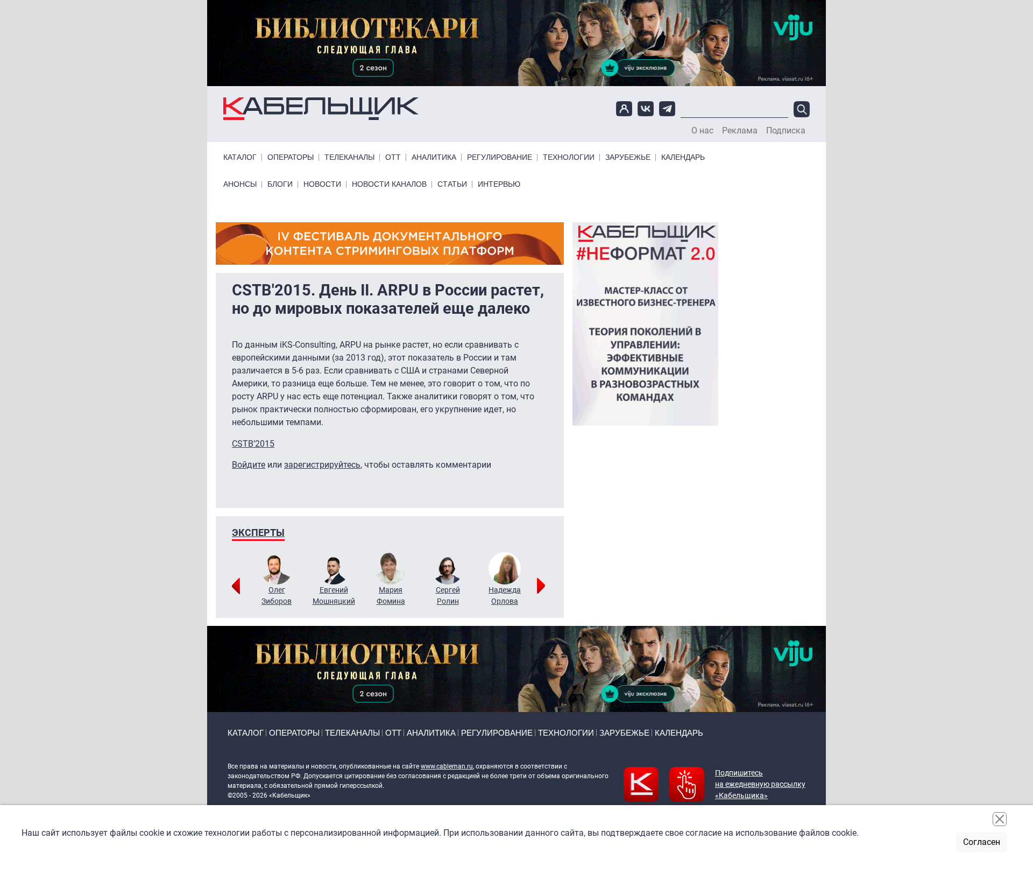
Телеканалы (349, 157)
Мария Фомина (391, 595)
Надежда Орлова (505, 595)
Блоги (280, 184)
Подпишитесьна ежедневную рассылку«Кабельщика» (760, 784)
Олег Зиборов (276, 595)
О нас (702, 131)
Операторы (290, 157)
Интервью (499, 184)
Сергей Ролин (448, 595)
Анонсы (240, 184)
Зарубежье (627, 157)
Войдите (248, 465)
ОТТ (393, 157)
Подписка (785, 131)
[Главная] (321, 109)
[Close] (1000, 819)
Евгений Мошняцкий (334, 595)
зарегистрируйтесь (322, 465)
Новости (322, 184)
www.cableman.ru (447, 766)
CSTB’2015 (253, 444)
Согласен (981, 842)
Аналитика (434, 157)
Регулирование (499, 157)
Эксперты (258, 532)
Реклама (740, 131)
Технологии (569, 157)
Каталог (240, 157)
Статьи (452, 184)
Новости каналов (389, 184)
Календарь (683, 157)
